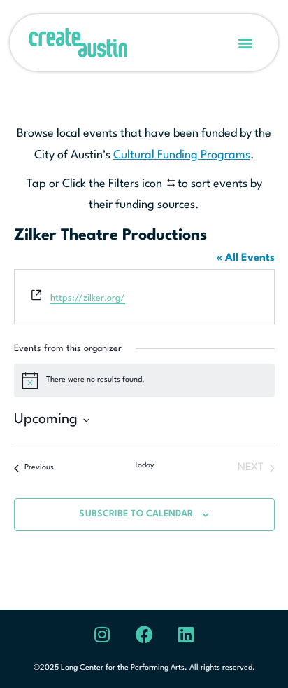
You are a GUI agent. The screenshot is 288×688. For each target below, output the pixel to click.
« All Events (246, 258)
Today (144, 465)
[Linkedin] (185, 634)
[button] (245, 43)
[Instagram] (102, 634)
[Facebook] (144, 634)
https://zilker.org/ (87, 298)
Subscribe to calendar (136, 513)
